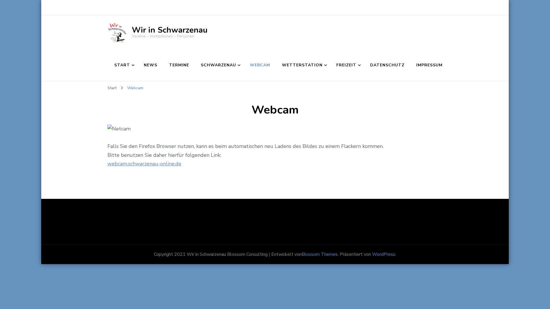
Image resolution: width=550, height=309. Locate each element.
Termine (179, 65)
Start (122, 65)
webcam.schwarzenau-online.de (144, 163)
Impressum (429, 65)
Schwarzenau (218, 65)
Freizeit (346, 65)
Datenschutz (387, 65)
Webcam (260, 65)
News (150, 65)
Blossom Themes (320, 254)
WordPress (383, 254)
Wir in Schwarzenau (169, 30)
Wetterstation (302, 65)
